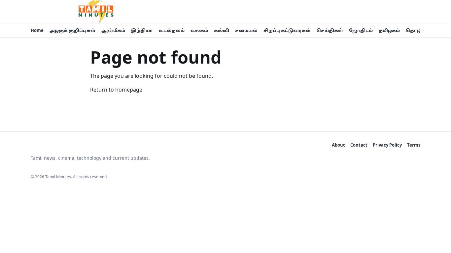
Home (37, 30)
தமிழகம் (389, 30)
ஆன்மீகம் (113, 30)
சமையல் (246, 30)
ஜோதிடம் (361, 30)
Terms (413, 145)
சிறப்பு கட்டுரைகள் (287, 30)
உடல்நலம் (172, 30)
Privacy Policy (387, 145)
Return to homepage (116, 89)
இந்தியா (142, 30)
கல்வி (221, 30)
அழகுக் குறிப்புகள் (72, 30)
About (338, 145)
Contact (358, 145)
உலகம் (199, 30)
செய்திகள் (330, 30)
